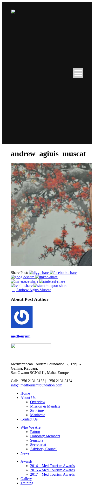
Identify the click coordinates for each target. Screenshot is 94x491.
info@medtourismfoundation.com (36, 385)
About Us (27, 398)
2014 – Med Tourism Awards (52, 466)
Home (25, 393)
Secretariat (38, 445)
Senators (36, 440)
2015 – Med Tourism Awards (52, 470)
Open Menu (78, 73)
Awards (26, 461)
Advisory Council (43, 449)
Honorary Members (45, 436)
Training (26, 483)
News (24, 453)
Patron (35, 432)
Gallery (26, 479)
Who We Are (30, 427)
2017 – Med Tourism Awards (52, 474)
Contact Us (29, 419)
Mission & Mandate (45, 406)
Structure (37, 410)
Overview (37, 402)
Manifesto (37, 415)
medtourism (20, 336)
